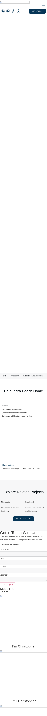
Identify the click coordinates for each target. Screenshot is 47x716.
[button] (43, 5)
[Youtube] (18, 11)
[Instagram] (13, 11)
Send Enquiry (7, 585)
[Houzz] (8, 11)
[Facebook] (3, 11)
